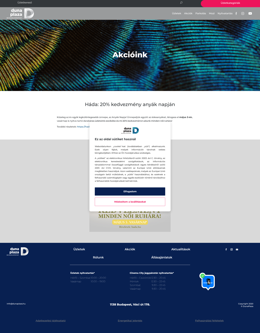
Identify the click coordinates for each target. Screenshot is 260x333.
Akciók (188, 13)
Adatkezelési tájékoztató (51, 320)
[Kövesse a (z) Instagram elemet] (231, 249)
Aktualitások (180, 249)
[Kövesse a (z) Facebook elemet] (226, 249)
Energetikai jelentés (130, 320)
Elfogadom (130, 191)
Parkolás (200, 13)
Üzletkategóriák (230, 2)
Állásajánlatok (161, 257)
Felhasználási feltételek (209, 320)
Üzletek (176, 13)
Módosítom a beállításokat (130, 201)
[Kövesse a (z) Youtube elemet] (237, 249)
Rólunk (98, 257)
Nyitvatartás (225, 13)
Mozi (212, 13)
